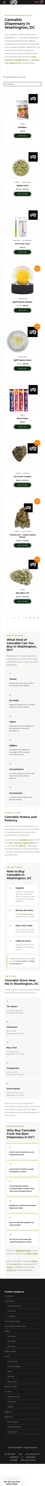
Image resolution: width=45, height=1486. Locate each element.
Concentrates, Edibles (12, 1321)
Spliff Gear (8, 1412)
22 (30, 618)
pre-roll (16, 1264)
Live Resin (11, 1316)
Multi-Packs (12, 1402)
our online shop (26, 914)
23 (34, 618)
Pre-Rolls (8, 1392)
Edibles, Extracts (10, 1351)
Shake (10, 1371)
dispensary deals (23, 1251)
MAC (11, 843)
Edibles (22, 124)
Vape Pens (16, 240)
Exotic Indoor (12, 1361)
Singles (10, 1407)
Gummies (11, 1346)
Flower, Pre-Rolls (11, 1387)
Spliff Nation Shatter (22, 302)
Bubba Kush (22, 185)
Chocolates (12, 1341)
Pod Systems (12, 1432)
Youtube (13, 1460)
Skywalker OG (22, 593)
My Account (10, 1454)
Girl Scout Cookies (23, 476)
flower (10, 1267)
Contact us (12, 1270)
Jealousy (18, 843)
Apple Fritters (29, 843)
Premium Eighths (14, 1366)
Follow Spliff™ (33, 1454)
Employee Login (28, 1460)
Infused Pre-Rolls (14, 1397)
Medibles (22, 127)
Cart (21, 1454)
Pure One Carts (22, 244)
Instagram (30, 1457)
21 (26, 618)
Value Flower (26, 182)
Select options (22, 194)
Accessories (9, 1296)
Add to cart (23, 136)
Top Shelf (26, 473)
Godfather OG (25, 840)
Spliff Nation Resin (23, 360)
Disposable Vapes (14, 1427)
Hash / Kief (11, 1311)
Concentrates (22, 298)
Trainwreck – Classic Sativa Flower (22, 536)
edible (34, 1261)
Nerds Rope (22, 418)
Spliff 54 (22, 846)
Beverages (11, 1336)
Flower (16, 182)
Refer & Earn (32, 1254)
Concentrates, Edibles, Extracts (16, 1326)
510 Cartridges (27, 240)
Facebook (14, 1457)
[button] (11, 1483)
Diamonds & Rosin (14, 1306)
